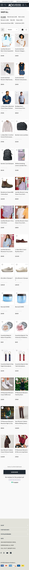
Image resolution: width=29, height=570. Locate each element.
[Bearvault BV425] (7, 298)
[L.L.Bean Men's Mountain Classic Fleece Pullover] (7, 97)
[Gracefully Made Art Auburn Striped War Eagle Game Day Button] (7, 326)
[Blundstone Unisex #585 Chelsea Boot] (7, 183)
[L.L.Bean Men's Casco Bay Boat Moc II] (21, 240)
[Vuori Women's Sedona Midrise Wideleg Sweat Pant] (21, 412)
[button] (21, 1)
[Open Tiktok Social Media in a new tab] (11, 553)
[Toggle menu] (2, 5)
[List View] (26, 30)
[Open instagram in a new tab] (4, 553)
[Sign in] (23, 5)
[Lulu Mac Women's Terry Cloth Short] (7, 212)
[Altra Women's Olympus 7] (21, 269)
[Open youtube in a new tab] (7, 553)
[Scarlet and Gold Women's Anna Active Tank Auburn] (21, 68)
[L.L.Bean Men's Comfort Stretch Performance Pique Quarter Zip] (7, 126)
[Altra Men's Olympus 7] (7, 269)
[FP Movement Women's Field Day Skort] (21, 384)
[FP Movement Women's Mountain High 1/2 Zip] (7, 412)
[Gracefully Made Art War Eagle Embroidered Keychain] (7, 355)
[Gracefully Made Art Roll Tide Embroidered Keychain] (21, 355)
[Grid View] (22, 30)
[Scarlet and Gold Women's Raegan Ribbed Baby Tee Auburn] (21, 40)
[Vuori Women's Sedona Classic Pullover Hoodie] (7, 441)
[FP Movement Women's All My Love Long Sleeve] (21, 441)
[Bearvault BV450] (21, 298)
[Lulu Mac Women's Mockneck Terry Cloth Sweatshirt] (7, 240)
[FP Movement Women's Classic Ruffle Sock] (7, 384)
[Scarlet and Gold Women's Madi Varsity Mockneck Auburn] (7, 68)
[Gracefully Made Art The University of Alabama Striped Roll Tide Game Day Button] (21, 326)
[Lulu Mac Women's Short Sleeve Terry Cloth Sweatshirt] (21, 212)
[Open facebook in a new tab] (1, 553)
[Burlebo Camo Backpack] (7, 154)
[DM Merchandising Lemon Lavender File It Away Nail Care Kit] (21, 154)
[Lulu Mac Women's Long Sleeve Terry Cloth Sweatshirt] (21, 183)
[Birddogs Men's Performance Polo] (21, 97)
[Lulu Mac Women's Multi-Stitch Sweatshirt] (7, 40)
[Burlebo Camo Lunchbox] (21, 126)
